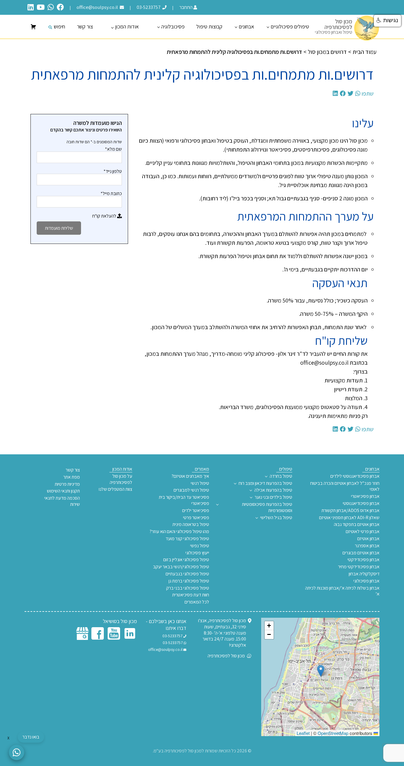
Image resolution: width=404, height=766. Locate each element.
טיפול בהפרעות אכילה (273, 490)
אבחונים (246, 26)
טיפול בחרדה (281, 476)
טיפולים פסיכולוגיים (290, 26)
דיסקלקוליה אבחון (364, 574)
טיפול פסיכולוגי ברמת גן (189, 581)
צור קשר (85, 26)
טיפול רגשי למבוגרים (191, 490)
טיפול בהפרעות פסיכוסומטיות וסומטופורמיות (267, 507)
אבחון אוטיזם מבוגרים (360, 553)
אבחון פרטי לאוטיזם (362, 532)
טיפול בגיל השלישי (276, 518)
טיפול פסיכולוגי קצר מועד (187, 539)
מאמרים (202, 469)
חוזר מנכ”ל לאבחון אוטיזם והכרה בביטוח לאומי (344, 486)
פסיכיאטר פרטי (196, 518)
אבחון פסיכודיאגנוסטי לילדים (354, 476)
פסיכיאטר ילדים (195, 511)
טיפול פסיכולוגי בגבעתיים (187, 574)
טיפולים (285, 469)
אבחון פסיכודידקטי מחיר (358, 567)
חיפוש (59, 26)
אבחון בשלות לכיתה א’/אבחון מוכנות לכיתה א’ (342, 591)
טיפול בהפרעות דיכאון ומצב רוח (265, 483)
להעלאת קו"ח (104, 216)
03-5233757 (149, 7)
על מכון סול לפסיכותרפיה (121, 479)
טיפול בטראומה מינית (190, 524)
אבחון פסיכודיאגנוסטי (361, 503)
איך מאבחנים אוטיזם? (190, 476)
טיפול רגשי (200, 483)
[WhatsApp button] (16, 752)
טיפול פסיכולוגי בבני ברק (187, 588)
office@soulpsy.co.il (98, 7)
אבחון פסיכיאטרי (365, 496)
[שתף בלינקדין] (335, 93)
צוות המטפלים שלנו (115, 489)
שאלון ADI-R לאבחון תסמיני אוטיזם (349, 518)
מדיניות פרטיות (67, 484)
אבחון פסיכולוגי (366, 581)
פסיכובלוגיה (173, 26)
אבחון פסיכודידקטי (363, 560)
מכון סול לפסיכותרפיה (227, 656)
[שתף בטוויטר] (350, 93)
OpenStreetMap (333, 733)
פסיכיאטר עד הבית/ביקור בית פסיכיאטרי (184, 500)
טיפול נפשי (199, 546)
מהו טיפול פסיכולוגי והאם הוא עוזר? (179, 532)
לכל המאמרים (197, 602)
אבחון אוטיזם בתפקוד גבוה (356, 524)
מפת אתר (71, 477)
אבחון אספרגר (367, 546)
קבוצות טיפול (209, 26)
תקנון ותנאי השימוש (63, 491)
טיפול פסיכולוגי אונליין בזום (186, 560)
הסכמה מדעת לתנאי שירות (62, 501)
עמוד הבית (364, 52)
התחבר (186, 7)
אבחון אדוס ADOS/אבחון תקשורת (350, 511)
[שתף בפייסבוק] (343, 93)
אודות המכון (127, 26)
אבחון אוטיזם (368, 539)
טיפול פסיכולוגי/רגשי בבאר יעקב (181, 567)
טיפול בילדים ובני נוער (273, 497)
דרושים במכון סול (327, 52)
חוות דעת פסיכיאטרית (190, 595)
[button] (320, 671)
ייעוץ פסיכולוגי (197, 553)
